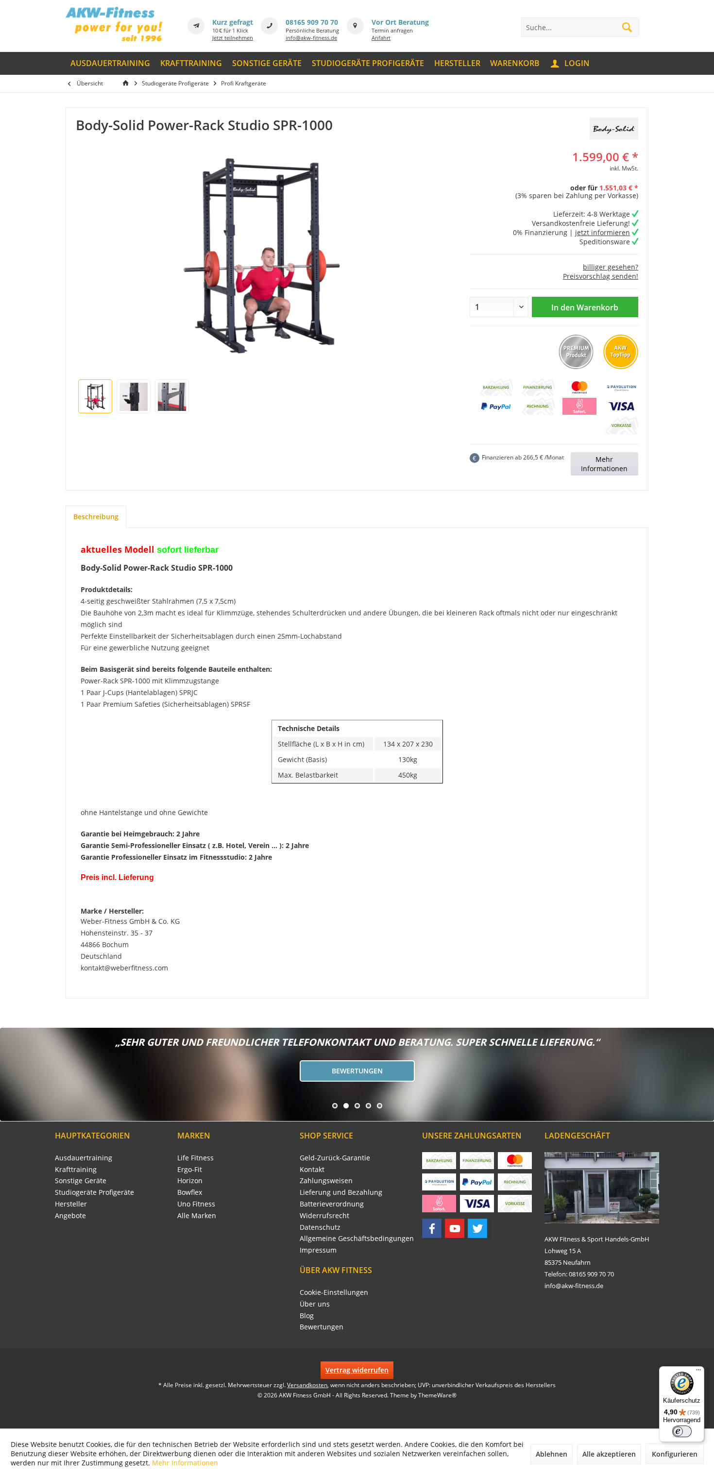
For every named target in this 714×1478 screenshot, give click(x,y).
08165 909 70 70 (312, 22)
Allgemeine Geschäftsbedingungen (357, 1238)
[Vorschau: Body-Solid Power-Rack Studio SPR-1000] (95, 396)
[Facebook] (432, 1228)
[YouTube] (454, 1228)
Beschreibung (96, 516)
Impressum (318, 1250)
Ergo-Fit (189, 1169)
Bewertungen (357, 1070)
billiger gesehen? (610, 267)
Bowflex (189, 1192)
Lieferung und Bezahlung (341, 1192)
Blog (307, 1315)
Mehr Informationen (604, 464)
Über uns (315, 1303)
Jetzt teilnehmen (232, 37)
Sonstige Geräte (80, 1180)
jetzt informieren (602, 232)
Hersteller (71, 1203)
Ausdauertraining (83, 1157)
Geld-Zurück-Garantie (335, 1157)
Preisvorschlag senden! (600, 276)
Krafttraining (76, 1169)
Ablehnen (551, 1454)
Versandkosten (307, 1385)
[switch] (682, 1431)
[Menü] (698, 1372)
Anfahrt (381, 37)
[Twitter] (477, 1228)
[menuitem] (110, 63)
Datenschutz (320, 1227)
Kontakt (312, 1169)
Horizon (190, 1180)
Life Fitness (195, 1157)
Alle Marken (196, 1215)
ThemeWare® (437, 1395)
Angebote (70, 1215)
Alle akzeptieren (609, 1454)
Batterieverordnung (332, 1203)
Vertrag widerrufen (357, 1370)
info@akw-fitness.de (311, 37)
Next (9, 1074)
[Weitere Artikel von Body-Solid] (614, 128)
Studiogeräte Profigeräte (94, 1192)
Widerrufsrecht (324, 1215)
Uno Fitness (196, 1203)
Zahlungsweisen (326, 1180)
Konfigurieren (674, 1454)
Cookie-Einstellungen (334, 1292)
